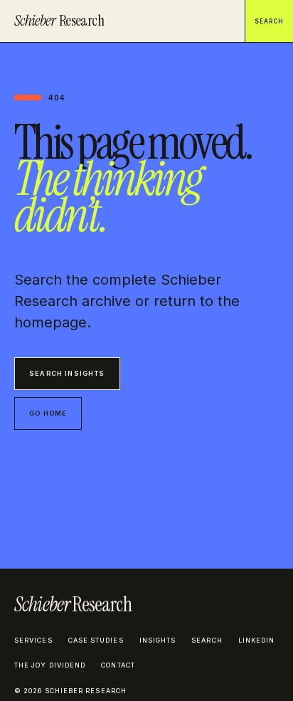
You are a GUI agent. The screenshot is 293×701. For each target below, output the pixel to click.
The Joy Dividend (49, 665)
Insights (157, 640)
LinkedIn (256, 640)
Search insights (67, 373)
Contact (118, 665)
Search (269, 21)
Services (33, 640)
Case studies (96, 640)
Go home (48, 413)
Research (59, 21)
